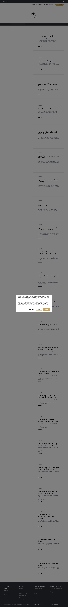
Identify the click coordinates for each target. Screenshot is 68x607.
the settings (36, 305)
